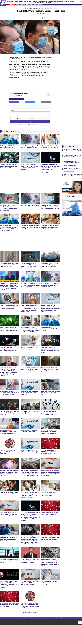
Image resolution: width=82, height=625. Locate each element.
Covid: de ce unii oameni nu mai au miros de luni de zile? (9, 493)
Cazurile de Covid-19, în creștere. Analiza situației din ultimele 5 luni (50, 392)
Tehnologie (36, 2)
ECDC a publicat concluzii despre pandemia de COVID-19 (30, 348)
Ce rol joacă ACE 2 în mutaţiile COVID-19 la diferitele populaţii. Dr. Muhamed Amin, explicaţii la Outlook (30, 605)
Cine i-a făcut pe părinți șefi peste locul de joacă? (30, 412)
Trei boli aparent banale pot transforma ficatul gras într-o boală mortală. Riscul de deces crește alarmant (8, 208)
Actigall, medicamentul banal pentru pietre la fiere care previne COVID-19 (50, 582)
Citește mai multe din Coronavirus (30, 612)
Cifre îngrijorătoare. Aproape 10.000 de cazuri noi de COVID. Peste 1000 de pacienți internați (50, 207)
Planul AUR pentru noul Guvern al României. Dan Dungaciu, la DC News (29, 4)
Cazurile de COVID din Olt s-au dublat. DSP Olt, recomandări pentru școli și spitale (49, 227)
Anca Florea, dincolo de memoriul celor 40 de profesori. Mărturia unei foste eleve (73, 176)
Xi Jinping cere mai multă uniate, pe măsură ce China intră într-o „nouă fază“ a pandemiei (30, 561)
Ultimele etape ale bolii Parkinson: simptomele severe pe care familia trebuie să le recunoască (9, 393)
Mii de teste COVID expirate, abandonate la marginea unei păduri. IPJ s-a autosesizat (49, 369)
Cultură (72, 1)
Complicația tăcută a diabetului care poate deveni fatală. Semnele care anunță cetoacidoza (9, 307)
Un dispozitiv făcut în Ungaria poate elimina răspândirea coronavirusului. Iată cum (49, 514)
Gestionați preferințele (42, 617)
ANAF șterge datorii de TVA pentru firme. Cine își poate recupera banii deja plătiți (49, 431)
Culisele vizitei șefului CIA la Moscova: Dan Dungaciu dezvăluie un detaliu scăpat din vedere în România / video (73, 157)
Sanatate (30, 8)
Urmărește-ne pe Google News (51, 17)
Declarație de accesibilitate (58, 617)
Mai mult (48, 2)
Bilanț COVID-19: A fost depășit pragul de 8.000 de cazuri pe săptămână (29, 392)
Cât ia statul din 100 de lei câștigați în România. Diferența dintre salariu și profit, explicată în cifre (50, 350)
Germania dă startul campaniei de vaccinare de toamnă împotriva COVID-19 (9, 264)
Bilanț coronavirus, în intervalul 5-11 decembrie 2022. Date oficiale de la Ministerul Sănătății (30, 582)
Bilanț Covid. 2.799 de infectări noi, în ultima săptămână (29, 430)
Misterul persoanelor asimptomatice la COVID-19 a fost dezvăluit (50, 328)
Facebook (15, 101)
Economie (35, 1)
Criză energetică (27, 1)
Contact (49, 617)
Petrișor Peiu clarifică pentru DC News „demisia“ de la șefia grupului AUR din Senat (72, 151)
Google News (23, 95)
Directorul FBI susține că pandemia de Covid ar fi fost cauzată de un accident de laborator (8, 432)
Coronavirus (35, 8)
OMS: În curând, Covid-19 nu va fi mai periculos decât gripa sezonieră (9, 413)
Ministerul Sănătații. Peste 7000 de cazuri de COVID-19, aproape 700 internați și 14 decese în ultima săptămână (29, 265)
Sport (31, 2)
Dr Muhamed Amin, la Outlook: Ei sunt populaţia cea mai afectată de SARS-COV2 (9, 604)
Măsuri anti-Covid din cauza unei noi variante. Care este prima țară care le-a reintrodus (30, 285)
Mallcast (42, 2)
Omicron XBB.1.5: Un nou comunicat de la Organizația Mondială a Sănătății (49, 494)
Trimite (30, 121)
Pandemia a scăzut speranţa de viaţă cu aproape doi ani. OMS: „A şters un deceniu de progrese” (30, 147)
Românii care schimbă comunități (55, 1)
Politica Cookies (32, 617)
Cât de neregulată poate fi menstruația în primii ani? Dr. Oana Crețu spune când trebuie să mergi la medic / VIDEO (30, 329)
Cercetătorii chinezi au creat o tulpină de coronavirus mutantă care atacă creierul (9, 166)
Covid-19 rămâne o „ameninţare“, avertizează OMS (30, 206)
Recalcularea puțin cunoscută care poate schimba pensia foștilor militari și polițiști (49, 264)
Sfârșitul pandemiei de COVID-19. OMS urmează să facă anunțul (30, 451)
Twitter (31, 101)
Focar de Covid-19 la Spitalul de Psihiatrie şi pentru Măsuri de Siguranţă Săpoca (50, 285)
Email (47, 101)
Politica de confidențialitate (22, 617)
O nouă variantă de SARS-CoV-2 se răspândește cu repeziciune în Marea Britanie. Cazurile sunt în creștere (9, 329)
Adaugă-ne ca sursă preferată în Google (34, 17)
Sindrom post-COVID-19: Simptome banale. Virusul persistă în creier (7, 147)
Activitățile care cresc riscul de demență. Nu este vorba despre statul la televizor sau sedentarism (9, 473)
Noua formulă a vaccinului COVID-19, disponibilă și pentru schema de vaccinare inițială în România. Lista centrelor (50, 452)
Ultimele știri (10, 1)
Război (21, 1)
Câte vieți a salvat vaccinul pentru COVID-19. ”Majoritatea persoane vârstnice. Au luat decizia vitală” (29, 167)
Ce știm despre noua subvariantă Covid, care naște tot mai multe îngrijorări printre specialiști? (50, 537)
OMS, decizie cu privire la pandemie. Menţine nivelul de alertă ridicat (8, 451)
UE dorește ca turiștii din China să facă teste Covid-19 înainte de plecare (9, 561)
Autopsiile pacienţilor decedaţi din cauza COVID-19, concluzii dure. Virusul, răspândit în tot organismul (8, 538)
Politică (16, 1)
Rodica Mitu (42, 13)
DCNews (3, 3)
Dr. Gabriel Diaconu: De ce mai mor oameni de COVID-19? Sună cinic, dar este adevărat (9, 514)
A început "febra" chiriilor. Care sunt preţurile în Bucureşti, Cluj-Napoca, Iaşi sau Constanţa (50, 147)
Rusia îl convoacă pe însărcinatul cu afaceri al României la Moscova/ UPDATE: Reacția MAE (72, 170)
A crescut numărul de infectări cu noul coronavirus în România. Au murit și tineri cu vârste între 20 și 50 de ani (50, 473)
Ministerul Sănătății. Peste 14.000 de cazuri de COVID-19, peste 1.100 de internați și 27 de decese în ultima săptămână (9, 228)
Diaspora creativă (43, 1)
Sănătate (67, 1)
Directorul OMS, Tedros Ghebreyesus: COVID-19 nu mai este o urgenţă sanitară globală (9, 349)
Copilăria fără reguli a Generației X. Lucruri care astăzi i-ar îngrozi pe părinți (30, 227)
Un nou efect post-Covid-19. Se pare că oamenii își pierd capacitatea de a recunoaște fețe (50, 413)
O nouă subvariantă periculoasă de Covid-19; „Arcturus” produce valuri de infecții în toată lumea (30, 369)
